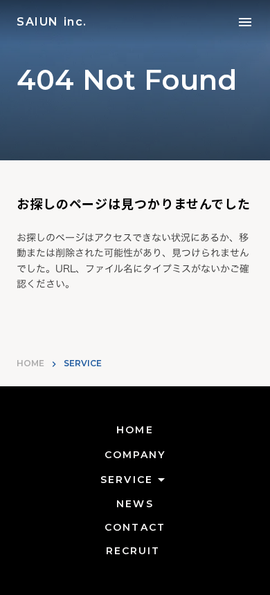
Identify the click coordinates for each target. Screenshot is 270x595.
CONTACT (135, 527)
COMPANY (135, 454)
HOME (30, 363)
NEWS (134, 504)
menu (245, 22)
